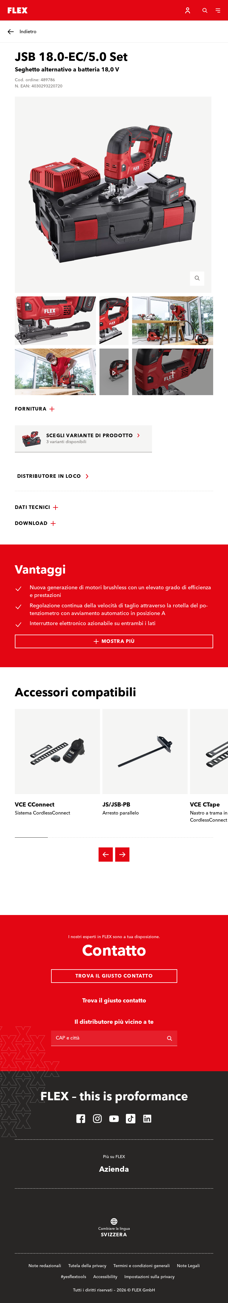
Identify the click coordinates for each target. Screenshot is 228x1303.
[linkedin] (147, 1118)
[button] (35, 409)
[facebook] (80, 1118)
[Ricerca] (169, 1038)
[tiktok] (130, 1118)
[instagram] (97, 1118)
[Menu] (217, 10)
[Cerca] (204, 10)
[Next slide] (122, 854)
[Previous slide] (106, 854)
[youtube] (114, 1118)
